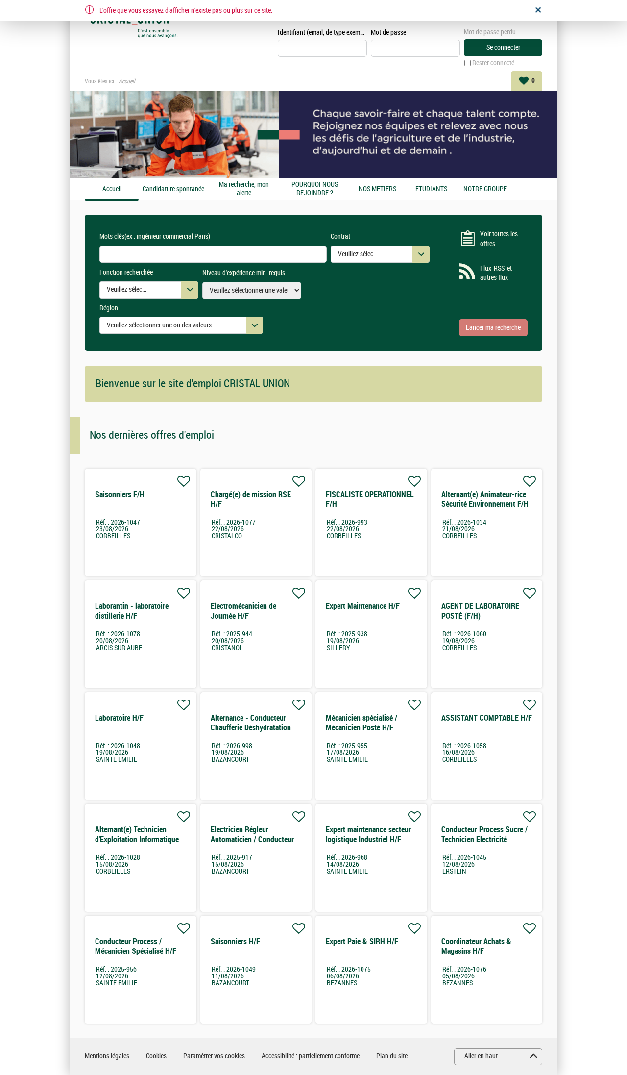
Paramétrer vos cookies (214, 1056)
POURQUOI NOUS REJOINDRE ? (314, 189)
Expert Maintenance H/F (363, 606)
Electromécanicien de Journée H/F (243, 611)
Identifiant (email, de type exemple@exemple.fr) (322, 32)
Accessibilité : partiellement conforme (311, 1056)
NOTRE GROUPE (485, 189)
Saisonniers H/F (235, 941)
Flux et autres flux (496, 273)
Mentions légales (107, 1056)
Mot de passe (388, 32)
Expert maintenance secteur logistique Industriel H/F (368, 834)
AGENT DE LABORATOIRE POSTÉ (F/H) (480, 611)
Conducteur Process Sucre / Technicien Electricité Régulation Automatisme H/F (486, 839)
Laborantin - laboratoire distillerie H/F (132, 611)
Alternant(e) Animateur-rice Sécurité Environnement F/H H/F (485, 504)
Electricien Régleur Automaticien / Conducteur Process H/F (252, 839)
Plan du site (392, 1056)
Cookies (156, 1056)
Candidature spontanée (173, 189)
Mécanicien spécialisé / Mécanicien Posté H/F (361, 722)
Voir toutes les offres (499, 239)
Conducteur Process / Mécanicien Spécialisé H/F (135, 946)
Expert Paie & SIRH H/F (362, 941)
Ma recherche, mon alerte (244, 189)
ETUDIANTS (431, 189)
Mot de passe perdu (490, 32)
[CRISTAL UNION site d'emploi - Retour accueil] (134, 25)
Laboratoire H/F (119, 718)
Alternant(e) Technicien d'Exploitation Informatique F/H (137, 839)
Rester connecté (493, 63)
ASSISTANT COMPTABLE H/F (486, 718)
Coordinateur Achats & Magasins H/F (476, 946)
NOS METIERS (377, 189)
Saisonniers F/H (120, 494)
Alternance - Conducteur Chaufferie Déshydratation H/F (251, 727)
